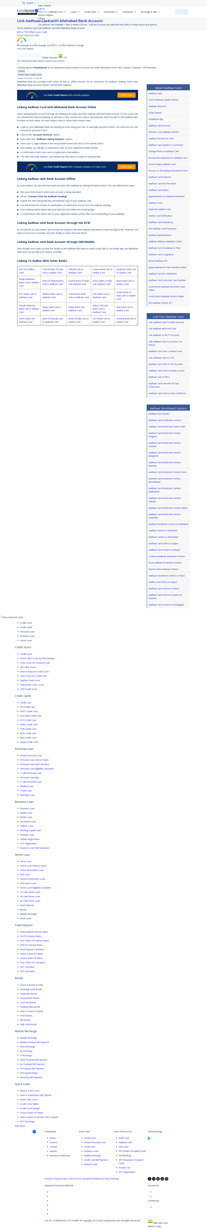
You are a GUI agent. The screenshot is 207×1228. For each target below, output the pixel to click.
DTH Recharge (27, 1121)
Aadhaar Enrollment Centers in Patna (167, 575)
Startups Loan (27, 834)
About (53, 1138)
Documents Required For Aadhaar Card (168, 157)
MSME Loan (26, 817)
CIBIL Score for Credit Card (33, 675)
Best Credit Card (28, 737)
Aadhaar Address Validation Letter (165, 241)
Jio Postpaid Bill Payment (32, 1064)
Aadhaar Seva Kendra (159, 413)
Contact (53, 1146)
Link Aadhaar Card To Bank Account (166, 322)
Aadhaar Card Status (159, 190)
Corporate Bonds (28, 993)
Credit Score (26, 654)
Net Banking (125, 1155)
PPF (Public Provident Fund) (132, 1151)
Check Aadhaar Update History (164, 99)
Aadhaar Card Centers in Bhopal (164, 549)
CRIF (145, 67)
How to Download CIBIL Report (35, 1095)
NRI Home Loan (28, 883)
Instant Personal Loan (31, 755)
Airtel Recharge (27, 1046)
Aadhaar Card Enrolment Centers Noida (168, 507)
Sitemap (115, 1178)
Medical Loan (26, 786)
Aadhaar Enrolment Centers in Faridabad (168, 524)
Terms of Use (75, 1178)
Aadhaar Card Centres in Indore (164, 588)
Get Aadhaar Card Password (162, 228)
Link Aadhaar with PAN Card (162, 328)
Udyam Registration (30, 839)
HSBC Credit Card (28, 724)
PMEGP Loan (26, 826)
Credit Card (25, 702)
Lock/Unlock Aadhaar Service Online (166, 296)
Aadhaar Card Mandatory (161, 222)
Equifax (127, 67)
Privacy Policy (60, 1178)
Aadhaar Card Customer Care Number (167, 280)
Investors (48, 1178)
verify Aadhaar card (43, 156)
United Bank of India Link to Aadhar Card (126, 295)
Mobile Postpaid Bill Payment (34, 1042)
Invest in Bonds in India (31, 984)
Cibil (120, 67)
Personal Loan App (29, 777)
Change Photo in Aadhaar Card (164, 151)
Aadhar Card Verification (160, 215)
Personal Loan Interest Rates (34, 759)
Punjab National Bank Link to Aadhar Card (29, 309)
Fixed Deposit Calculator (32, 949)
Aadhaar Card (155, 93)
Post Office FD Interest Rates (34, 940)
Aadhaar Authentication (160, 235)
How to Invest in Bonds (31, 1011)
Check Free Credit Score (30, 74)
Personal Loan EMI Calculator (34, 764)
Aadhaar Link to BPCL (159, 377)
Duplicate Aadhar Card (159, 209)
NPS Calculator (27, 971)
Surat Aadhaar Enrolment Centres (165, 562)
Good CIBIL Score (29, 1099)
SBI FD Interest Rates (30, 936)
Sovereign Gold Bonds (31, 989)
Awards (53, 1151)
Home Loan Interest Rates (33, 865)
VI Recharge (26, 1055)
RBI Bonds (25, 1020)
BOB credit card (28, 733)
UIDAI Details (155, 112)
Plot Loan (25, 874)
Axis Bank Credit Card (30, 715)
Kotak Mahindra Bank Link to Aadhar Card (29, 282)
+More (21, 71)
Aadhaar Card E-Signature (161, 254)
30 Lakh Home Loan (30, 892)
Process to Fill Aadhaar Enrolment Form (168, 170)
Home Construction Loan (32, 878)
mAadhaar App (156, 119)
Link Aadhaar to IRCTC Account (164, 335)
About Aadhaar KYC (158, 260)
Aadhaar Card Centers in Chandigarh (166, 604)
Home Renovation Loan (32, 870)
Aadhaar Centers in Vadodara (163, 530)
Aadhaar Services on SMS (161, 138)
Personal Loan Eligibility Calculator (37, 768)
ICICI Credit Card (28, 720)
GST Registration (28, 843)
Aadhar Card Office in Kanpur (163, 582)
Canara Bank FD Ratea (31, 958)
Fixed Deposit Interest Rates (34, 931)
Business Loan (27, 808)
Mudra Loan (26, 812)
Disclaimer (87, 1178)
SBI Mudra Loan (28, 821)
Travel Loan (26, 790)
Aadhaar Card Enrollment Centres (165, 420)
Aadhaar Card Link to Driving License (167, 370)
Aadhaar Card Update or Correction (166, 145)
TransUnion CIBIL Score (32, 684)
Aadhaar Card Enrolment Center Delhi (167, 426)
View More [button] (20, 1125)
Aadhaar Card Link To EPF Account (166, 364)
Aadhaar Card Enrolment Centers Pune (167, 472)
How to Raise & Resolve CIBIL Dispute (39, 1117)
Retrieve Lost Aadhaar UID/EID (164, 132)
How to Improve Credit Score (34, 671)
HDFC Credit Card (28, 711)
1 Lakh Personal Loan (31, 773)
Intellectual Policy (101, 1178)
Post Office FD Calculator (32, 962)
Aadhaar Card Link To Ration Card (165, 351)
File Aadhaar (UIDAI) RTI (160, 302)
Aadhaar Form (156, 202)
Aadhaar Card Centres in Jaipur (163, 543)
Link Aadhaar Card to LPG (161, 357)
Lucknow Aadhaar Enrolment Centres (167, 556)
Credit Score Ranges (30, 1108)
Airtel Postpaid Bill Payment (33, 1059)
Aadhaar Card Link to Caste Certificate (167, 393)
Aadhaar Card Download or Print (164, 248)
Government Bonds (29, 998)
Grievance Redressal (60, 1155)
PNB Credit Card (28, 728)
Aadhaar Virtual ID (157, 106)
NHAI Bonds (26, 1015)
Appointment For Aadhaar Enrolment (167, 196)
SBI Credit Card (27, 706)
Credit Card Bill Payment (96, 1159)
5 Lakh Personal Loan (31, 781)
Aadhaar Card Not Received (162, 183)
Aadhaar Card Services (159, 125)
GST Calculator (27, 966)
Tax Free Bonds (28, 1002)
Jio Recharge (26, 1051)
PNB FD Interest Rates (31, 945)
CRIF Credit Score (28, 689)
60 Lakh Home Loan (30, 900)
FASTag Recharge (29, 1072)
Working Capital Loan (30, 830)
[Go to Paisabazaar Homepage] (28, 12)
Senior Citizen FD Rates (31, 953)
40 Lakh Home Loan (30, 896)
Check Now (126, 95)
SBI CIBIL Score (28, 667)
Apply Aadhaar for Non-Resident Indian (168, 267)
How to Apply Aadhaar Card (162, 164)
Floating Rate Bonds (30, 1006)
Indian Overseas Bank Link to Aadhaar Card (100, 309)
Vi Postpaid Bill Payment (32, 1068)
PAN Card (123, 1146)
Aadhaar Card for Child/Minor (163, 273)
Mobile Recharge (28, 1037)
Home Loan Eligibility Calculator (35, 887)
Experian (137, 67)
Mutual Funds (90, 1164)
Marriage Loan (27, 795)
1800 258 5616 (45, 21)
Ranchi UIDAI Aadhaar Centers (163, 569)
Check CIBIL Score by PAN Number (37, 658)
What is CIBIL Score (30, 1090)
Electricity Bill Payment (31, 1077)
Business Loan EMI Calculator (34, 847)
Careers (53, 1142)
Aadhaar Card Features (160, 177)
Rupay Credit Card (29, 742)
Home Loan (26, 861)
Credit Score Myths (29, 1103)
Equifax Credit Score (30, 680)
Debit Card (124, 1138)
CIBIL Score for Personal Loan (35, 662)
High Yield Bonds (28, 1024)
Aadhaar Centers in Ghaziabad (163, 537)
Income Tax (124, 1167)
